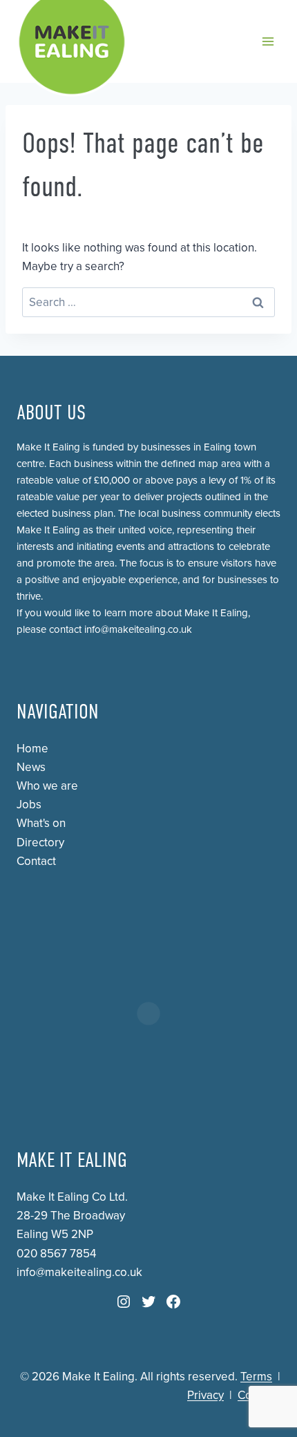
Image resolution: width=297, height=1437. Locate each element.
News (31, 767)
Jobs (29, 804)
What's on (41, 823)
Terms (256, 1376)
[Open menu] (267, 41)
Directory (40, 842)
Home (32, 748)
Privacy (205, 1395)
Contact (36, 861)
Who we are (47, 786)
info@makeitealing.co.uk (138, 629)
